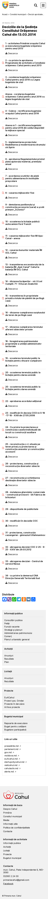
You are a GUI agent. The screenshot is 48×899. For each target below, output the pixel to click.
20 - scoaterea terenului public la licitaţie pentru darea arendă (22, 373)
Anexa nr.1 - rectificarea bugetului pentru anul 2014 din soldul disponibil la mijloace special (24, 128)
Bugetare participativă (15, 729)
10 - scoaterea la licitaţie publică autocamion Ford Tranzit (22, 222)
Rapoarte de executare (15, 723)
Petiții (6, 623)
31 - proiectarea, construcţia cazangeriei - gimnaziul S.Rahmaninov (25, 533)
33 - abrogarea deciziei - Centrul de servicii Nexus (24, 562)
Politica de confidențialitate (16, 827)
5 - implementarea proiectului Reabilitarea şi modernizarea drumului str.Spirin (25, 145)
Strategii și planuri (13, 630)
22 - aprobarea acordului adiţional (23, 401)
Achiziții (7, 846)
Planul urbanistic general (16, 639)
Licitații (6, 850)
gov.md (8, 752)
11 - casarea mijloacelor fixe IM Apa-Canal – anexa (24, 237)
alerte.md (9, 771)
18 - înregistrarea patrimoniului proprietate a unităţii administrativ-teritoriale (23, 344)
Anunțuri (8, 655)
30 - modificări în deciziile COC (21, 521)
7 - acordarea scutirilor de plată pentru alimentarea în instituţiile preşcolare (22, 178)
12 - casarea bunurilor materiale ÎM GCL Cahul (23, 251)
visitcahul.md (10, 765)
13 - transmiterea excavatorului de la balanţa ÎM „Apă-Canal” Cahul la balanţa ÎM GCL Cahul (24, 267)
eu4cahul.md (11, 758)
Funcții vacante (11, 626)
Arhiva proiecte (12, 707)
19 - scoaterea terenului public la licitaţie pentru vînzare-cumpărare (23, 359)
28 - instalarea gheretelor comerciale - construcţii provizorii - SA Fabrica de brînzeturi (25, 495)
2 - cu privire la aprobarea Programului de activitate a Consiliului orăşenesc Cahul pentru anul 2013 (25, 63)
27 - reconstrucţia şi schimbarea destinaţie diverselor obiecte (22, 479)
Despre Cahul (10, 809)
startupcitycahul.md (14, 762)
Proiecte (7, 854)
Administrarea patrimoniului (18, 633)
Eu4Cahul (9, 697)
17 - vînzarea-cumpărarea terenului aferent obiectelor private (24, 328)
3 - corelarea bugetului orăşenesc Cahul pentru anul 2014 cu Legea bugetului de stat (23, 80)
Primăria (7, 812)
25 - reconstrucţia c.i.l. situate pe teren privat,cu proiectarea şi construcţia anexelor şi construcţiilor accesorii (25, 448)
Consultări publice (13, 620)
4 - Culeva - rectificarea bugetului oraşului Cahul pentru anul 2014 (23, 112)
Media (6, 820)
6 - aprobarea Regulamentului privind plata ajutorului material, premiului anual (25, 161)
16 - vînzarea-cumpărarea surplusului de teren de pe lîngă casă (25, 313)
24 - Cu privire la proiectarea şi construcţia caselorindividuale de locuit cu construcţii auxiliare (23, 430)
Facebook (8, 883)
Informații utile (10, 824)
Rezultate (9, 658)
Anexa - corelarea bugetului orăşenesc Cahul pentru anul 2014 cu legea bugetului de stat (25, 96)
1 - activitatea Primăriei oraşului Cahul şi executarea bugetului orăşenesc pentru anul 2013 (25, 46)
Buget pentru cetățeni (15, 726)
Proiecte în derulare (14, 704)
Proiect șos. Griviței (14, 700)
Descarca (13, 53)
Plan (6, 662)
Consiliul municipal (12, 816)
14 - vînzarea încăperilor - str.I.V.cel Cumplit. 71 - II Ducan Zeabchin (23, 282)
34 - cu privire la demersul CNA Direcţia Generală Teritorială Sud (22, 576)
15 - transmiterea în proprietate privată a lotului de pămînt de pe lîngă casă (24, 298)
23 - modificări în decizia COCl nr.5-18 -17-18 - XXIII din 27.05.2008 (25, 414)
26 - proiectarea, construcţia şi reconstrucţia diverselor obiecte (22, 464)
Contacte (7, 831)
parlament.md (11, 749)
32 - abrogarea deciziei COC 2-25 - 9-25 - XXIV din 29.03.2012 (25, 548)
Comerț (8, 636)
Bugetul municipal (12, 858)
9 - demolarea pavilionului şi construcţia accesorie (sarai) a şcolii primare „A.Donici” (24, 207)
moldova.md (10, 755)
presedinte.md (11, 746)
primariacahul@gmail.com (16, 880)
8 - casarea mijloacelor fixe (19, 193)
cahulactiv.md (11, 768)
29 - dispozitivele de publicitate (21, 509)
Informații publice (12, 843)
